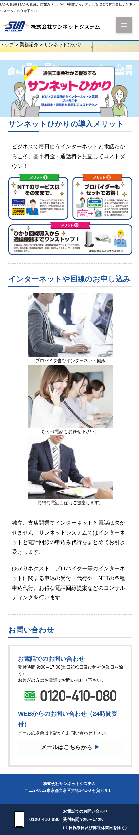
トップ (7, 44)
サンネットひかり (63, 44)
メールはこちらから (70, 747)
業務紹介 (29, 44)
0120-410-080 (44, 819)
